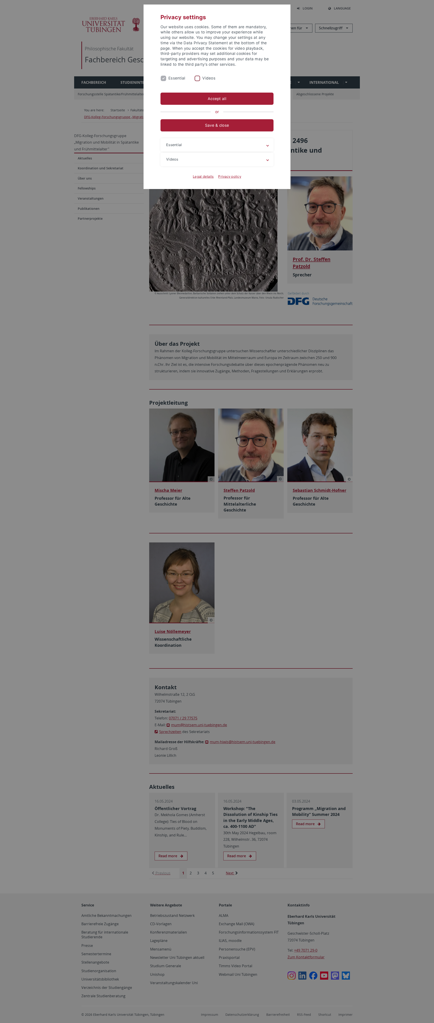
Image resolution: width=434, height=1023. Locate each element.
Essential (176, 78)
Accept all (217, 98)
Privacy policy (229, 176)
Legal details (203, 176)
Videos (208, 78)
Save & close (217, 125)
